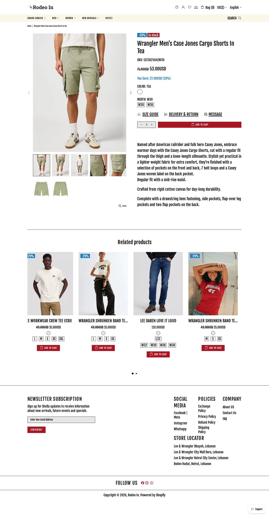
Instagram (180, 423)
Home (29, 26)
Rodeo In (41, 7)
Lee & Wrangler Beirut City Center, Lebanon (201, 458)
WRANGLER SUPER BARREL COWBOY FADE (217, 320)
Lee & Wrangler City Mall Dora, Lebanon (198, 452)
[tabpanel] (52, 305)
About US (228, 407)
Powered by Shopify (152, 495)
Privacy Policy (207, 417)
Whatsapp (180, 429)
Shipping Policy (203, 429)
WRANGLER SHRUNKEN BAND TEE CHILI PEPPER (162, 320)
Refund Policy (206, 422)
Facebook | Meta (180, 415)
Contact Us (229, 413)
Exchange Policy (204, 408)
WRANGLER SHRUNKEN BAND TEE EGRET (52, 320)
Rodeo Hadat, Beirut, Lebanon (192, 464)
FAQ (225, 419)
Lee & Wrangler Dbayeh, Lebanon (195, 446)
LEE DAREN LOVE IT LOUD (107, 320)
